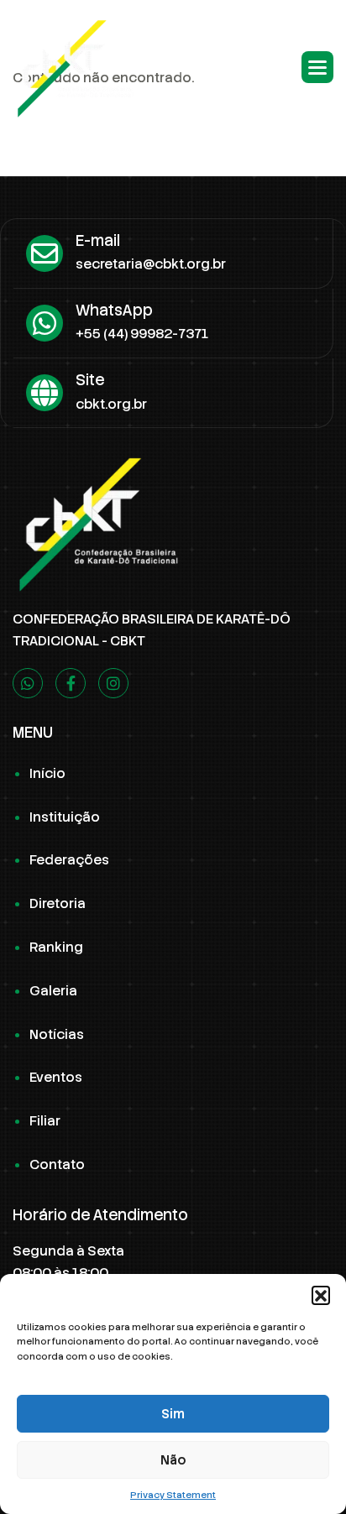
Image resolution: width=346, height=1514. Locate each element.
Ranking (56, 947)
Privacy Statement (173, 1495)
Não (173, 1460)
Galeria (53, 991)
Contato (57, 1164)
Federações (69, 860)
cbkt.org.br (111, 404)
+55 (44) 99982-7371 (142, 333)
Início (47, 773)
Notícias (56, 1034)
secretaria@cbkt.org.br (151, 264)
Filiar (44, 1121)
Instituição (64, 817)
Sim (173, 1414)
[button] (320, 1295)
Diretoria (57, 903)
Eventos (55, 1077)
